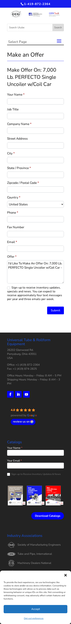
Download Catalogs (47, 516)
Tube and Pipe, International (34, 554)
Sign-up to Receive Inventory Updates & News (36, 474)
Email (12, 242)
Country (13, 197)
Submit (55, 310)
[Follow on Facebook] (10, 394)
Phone (12, 212)
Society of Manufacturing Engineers (39, 545)
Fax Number (15, 227)
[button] (65, 575)
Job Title (13, 109)
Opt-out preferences (34, 618)
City (11, 153)
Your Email (14, 460)
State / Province (19, 168)
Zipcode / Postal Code (23, 183)
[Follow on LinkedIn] (18, 394)
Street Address (17, 138)
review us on (21, 422)
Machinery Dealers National (34, 563)
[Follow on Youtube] (26, 394)
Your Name (16, 94)
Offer (12, 257)
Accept (35, 609)
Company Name (19, 124)
